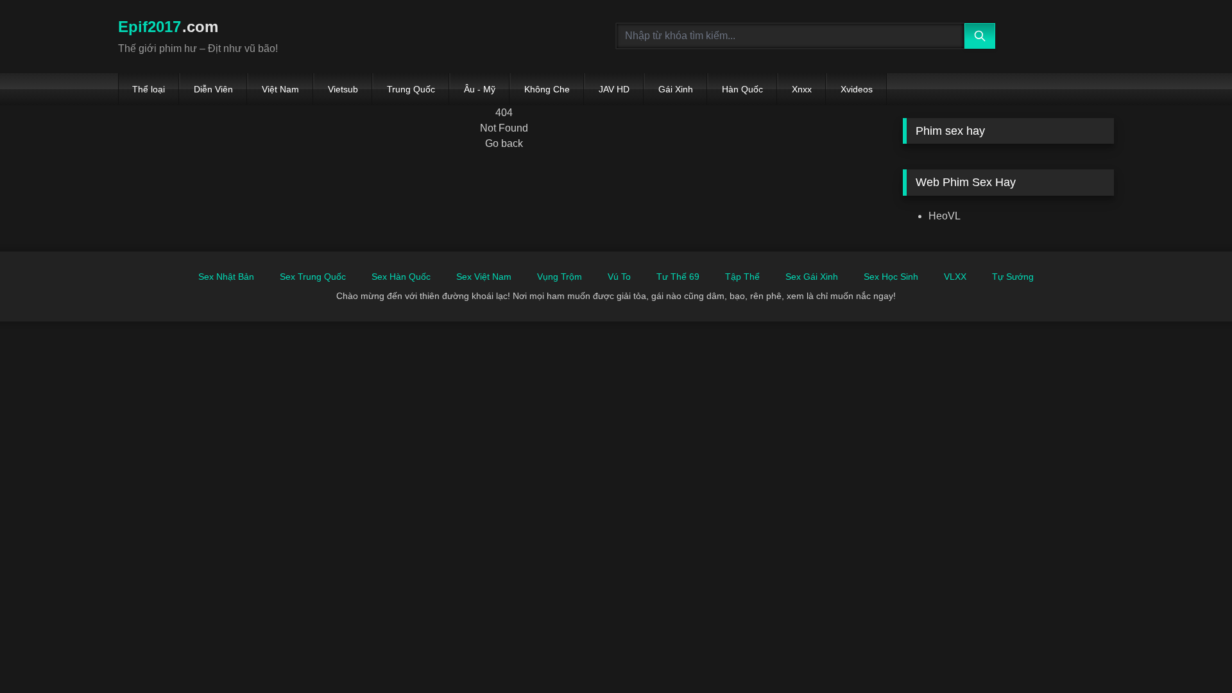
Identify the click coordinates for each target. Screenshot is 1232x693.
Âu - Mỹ (479, 89)
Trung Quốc (411, 89)
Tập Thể (742, 276)
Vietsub (343, 89)
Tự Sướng (1013, 276)
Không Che (547, 89)
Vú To (619, 276)
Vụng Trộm (559, 276)
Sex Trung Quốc (313, 276)
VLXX (955, 276)
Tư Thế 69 (677, 276)
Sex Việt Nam (483, 276)
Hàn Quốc (742, 89)
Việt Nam (280, 89)
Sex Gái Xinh (811, 276)
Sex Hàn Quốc (401, 276)
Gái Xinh (675, 89)
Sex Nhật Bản (226, 276)
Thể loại (148, 89)
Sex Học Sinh (891, 276)
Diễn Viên (213, 89)
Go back (504, 143)
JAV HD (614, 89)
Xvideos (857, 89)
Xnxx (802, 89)
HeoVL (944, 215)
